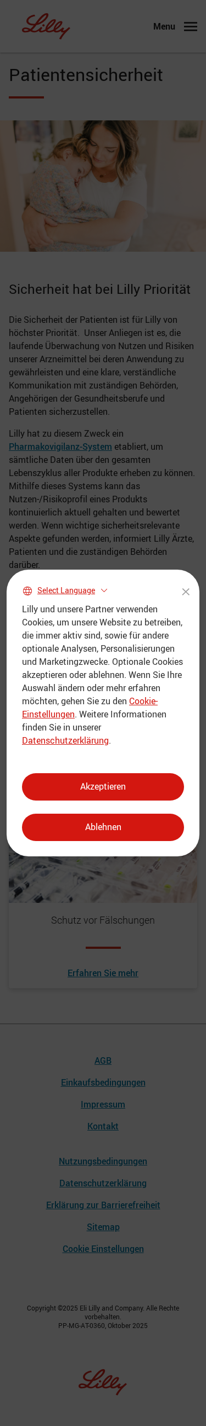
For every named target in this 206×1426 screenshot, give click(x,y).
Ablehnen (103, 827)
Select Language (66, 590)
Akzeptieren (103, 786)
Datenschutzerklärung (65, 740)
